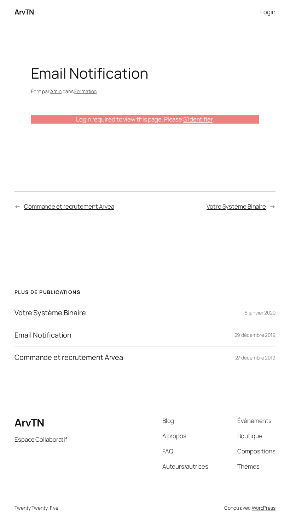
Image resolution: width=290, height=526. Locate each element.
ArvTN (24, 12)
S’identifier (198, 119)
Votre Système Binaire (236, 206)
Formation (85, 91)
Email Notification (42, 335)
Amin (56, 91)
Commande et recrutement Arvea (69, 206)
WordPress (264, 507)
